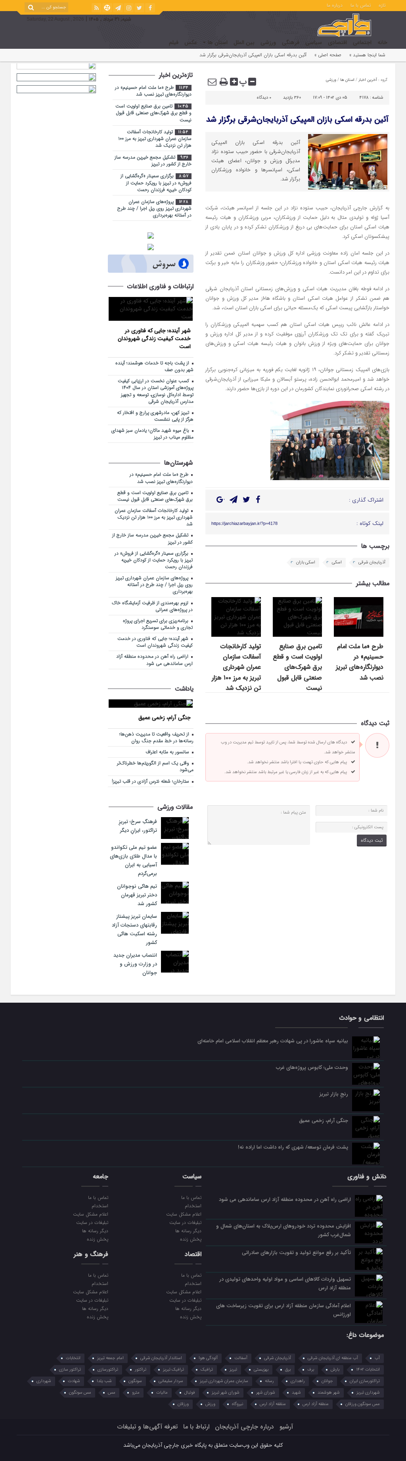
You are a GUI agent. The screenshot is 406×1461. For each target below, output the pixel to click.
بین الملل (244, 42)
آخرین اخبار (367, 80)
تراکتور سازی (70, 1369)
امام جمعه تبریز (110, 1358)
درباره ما (335, 5)
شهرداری (43, 1381)
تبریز (233, 1369)
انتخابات (73, 1358)
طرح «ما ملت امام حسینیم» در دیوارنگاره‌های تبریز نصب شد (359, 662)
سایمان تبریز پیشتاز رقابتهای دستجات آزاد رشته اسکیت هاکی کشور (134, 929)
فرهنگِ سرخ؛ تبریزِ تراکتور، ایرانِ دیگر (138, 826)
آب (377, 1358)
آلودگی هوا (208, 1358)
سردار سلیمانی (171, 1381)
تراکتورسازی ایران (365, 1381)
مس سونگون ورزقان (362, 1404)
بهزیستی (261, 1369)
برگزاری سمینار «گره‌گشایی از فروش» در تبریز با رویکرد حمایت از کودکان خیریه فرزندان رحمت (156, 182)
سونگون (135, 1381)
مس (111, 1392)
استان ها (218, 42)
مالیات (162, 1392)
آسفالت (240, 1358)
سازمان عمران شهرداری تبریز (224, 1381)
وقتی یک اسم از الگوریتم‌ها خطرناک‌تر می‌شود (155, 767)
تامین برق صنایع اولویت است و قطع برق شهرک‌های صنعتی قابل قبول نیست (297, 667)
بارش (335, 1369)
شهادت (74, 1381)
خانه (382, 42)
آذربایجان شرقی (371, 562)
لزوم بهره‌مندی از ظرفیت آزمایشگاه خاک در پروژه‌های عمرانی (152, 606)
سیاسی (313, 42)
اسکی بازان (305, 562)
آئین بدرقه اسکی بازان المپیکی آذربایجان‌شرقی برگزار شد (297, 119)
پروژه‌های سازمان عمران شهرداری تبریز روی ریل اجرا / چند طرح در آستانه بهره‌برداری (154, 208)
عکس (190, 42)
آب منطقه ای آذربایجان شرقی (333, 1358)
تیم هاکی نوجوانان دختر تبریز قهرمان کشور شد (137, 895)
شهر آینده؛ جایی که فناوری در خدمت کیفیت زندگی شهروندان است (154, 338)
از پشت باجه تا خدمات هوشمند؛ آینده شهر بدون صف (154, 366)
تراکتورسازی (108, 1369)
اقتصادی (337, 42)
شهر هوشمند (329, 1392)
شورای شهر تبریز (225, 1392)
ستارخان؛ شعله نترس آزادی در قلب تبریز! (151, 781)
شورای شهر (265, 1392)
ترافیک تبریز (173, 1369)
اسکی (337, 562)
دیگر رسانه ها (188, 1230)
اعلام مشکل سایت (183, 1214)
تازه (382, 5)
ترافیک (207, 1369)
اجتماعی (362, 42)
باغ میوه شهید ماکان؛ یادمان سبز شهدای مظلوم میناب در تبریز (152, 434)
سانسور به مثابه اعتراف (168, 752)
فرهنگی (290, 42)
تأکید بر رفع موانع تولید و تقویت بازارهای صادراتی (296, 1252)
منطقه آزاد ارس (316, 1404)
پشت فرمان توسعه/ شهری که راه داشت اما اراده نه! (293, 1147)
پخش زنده (190, 1239)
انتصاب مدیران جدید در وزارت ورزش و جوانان (135, 964)
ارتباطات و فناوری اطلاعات (160, 286)
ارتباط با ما (196, 1427)
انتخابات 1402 (368, 1369)
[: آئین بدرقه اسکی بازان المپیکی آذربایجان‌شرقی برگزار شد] (212, 82)
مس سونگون (80, 1392)
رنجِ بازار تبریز (334, 1094)
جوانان (327, 1381)
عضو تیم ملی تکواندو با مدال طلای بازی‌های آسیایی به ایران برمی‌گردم (133, 860)
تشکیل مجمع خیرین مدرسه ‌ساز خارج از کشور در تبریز (153, 161)
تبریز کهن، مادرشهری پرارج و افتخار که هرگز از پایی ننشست (155, 416)
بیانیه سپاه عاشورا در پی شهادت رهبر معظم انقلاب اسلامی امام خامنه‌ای (272, 1041)
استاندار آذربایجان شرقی (161, 1358)
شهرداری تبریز (368, 1392)
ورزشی (268, 42)
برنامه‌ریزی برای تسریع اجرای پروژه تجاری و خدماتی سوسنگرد (158, 624)
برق (288, 1369)
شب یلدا (104, 1381)
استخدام (193, 1205)
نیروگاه (237, 1404)
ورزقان (183, 1404)
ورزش (210, 1404)
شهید (296, 1392)
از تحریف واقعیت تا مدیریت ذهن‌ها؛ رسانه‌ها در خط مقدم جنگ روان (156, 738)
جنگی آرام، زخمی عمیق (164, 717)
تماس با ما (360, 5)
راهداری (298, 1381)
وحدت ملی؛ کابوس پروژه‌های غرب (312, 1067)
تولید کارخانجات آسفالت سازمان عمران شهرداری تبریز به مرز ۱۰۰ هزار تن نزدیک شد (236, 667)
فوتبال (189, 1392)
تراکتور (140, 1369)
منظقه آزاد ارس (273, 1404)
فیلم (173, 42)
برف (310, 1369)
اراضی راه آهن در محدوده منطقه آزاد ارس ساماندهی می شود (154, 660)
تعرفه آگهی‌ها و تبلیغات (147, 1427)
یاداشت (184, 689)
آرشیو (286, 1427)
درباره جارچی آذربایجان (244, 1427)
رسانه (269, 1381)
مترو (136, 1392)
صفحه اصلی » (327, 55)
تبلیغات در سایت (185, 1222)
